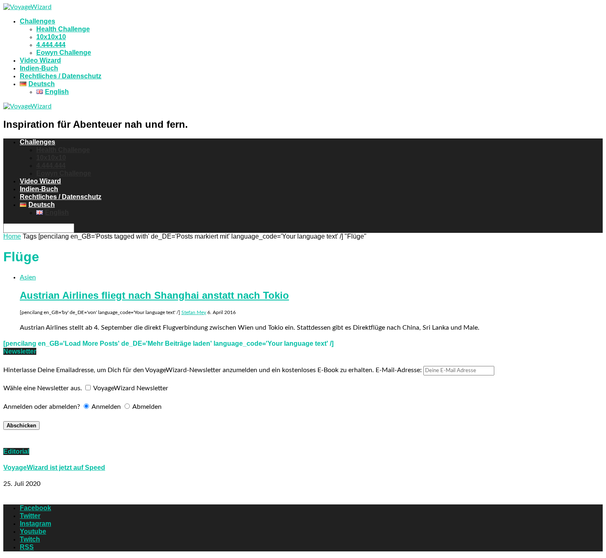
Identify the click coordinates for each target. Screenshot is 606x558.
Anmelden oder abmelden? (41, 406)
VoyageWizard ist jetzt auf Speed (54, 467)
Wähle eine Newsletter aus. (42, 388)
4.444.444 (51, 44)
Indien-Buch (39, 68)
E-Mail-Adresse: (399, 370)
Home (12, 236)
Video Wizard (40, 60)
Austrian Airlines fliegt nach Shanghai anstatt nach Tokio (154, 295)
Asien (28, 277)
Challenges (37, 21)
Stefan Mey (193, 312)
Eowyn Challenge (63, 52)
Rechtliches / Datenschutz (60, 76)
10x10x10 (51, 36)
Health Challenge (63, 29)
